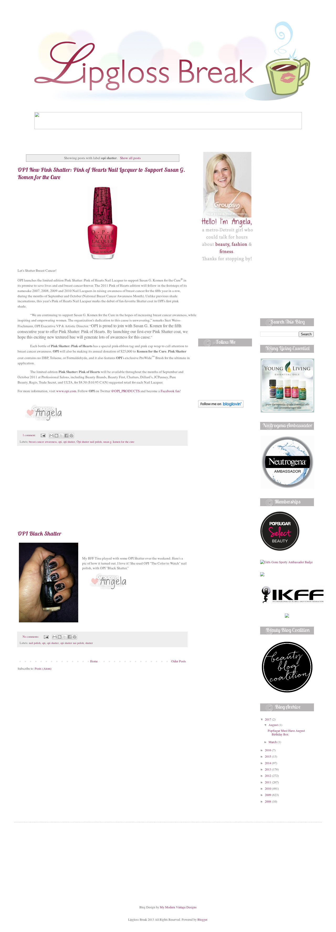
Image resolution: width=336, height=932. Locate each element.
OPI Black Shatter (39, 533)
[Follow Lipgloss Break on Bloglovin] (221, 406)
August (274, 725)
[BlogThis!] (56, 435)
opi (60, 442)
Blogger (202, 919)
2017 (268, 719)
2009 (268, 795)
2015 (268, 756)
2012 (268, 775)
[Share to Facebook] (66, 435)
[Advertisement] (102, 490)
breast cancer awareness (43, 442)
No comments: (31, 636)
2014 (268, 763)
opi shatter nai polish (72, 643)
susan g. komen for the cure (118, 442)
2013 (268, 769)
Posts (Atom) (43, 668)
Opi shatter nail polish (89, 442)
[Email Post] (42, 435)
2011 (268, 782)
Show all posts (130, 157)
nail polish (34, 643)
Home (94, 661)
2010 (268, 788)
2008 (268, 801)
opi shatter (69, 442)
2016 (268, 750)
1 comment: (29, 435)
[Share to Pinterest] (71, 435)
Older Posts (178, 661)
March (273, 742)
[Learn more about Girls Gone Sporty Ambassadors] (287, 562)
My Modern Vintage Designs (178, 907)
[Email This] (51, 435)
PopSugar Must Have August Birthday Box (286, 732)
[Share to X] (61, 435)
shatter (89, 643)
